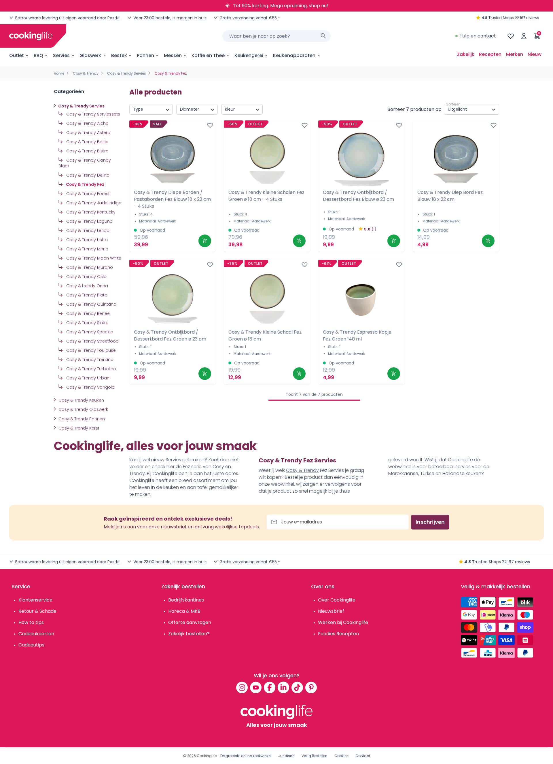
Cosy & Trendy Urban (87, 378)
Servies (61, 55)
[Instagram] (242, 687)
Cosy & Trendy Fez (84, 184)
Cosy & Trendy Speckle (89, 332)
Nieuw (534, 54)
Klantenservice (35, 600)
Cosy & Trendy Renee (87, 313)
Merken (514, 54)
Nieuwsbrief (331, 611)
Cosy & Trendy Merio (86, 249)
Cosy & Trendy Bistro (87, 151)
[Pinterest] (311, 687)
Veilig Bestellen (314, 755)
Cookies (341, 755)
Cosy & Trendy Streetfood (92, 341)
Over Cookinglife (336, 600)
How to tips (31, 622)
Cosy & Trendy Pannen (81, 419)
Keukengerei (248, 55)
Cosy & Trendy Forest (87, 193)
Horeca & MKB (184, 611)
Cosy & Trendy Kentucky (90, 212)
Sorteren (453, 104)
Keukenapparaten (294, 55)
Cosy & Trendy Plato (86, 295)
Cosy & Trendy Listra (86, 240)
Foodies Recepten (338, 633)
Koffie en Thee (208, 55)
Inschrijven (430, 521)
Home (59, 73)
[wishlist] (510, 36)
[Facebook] (269, 687)
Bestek (119, 55)
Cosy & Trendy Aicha (87, 123)
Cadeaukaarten (36, 633)
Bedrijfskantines (186, 600)
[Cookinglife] (30, 36)
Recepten (490, 54)
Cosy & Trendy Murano (89, 267)
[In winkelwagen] (204, 241)
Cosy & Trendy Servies (126, 73)
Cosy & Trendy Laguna (89, 221)
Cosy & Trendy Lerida (87, 230)
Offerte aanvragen (189, 622)
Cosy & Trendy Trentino (89, 359)
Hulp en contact (477, 36)
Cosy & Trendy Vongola (90, 387)
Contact (362, 755)
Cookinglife (207, 755)
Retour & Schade (37, 611)
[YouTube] (256, 687)
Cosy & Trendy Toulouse (90, 350)
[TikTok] (297, 687)
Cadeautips (31, 645)
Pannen (145, 55)
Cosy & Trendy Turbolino (90, 369)
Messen (173, 55)
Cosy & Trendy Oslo (86, 276)
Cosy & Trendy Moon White (93, 258)
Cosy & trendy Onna (86, 286)
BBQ (38, 55)
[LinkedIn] (283, 687)
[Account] (524, 36)
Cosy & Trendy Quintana (90, 304)
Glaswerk (90, 55)
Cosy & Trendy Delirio (87, 175)
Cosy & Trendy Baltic (86, 142)
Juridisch (286, 755)
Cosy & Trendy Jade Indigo (93, 203)
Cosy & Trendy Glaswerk (82, 409)
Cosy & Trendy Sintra (87, 323)
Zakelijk (465, 54)
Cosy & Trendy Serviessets (92, 114)
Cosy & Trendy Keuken (80, 400)
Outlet (16, 55)
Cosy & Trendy (86, 73)
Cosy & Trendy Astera (87, 132)
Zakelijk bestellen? (189, 633)
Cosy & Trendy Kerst (78, 428)
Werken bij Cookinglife (343, 622)
